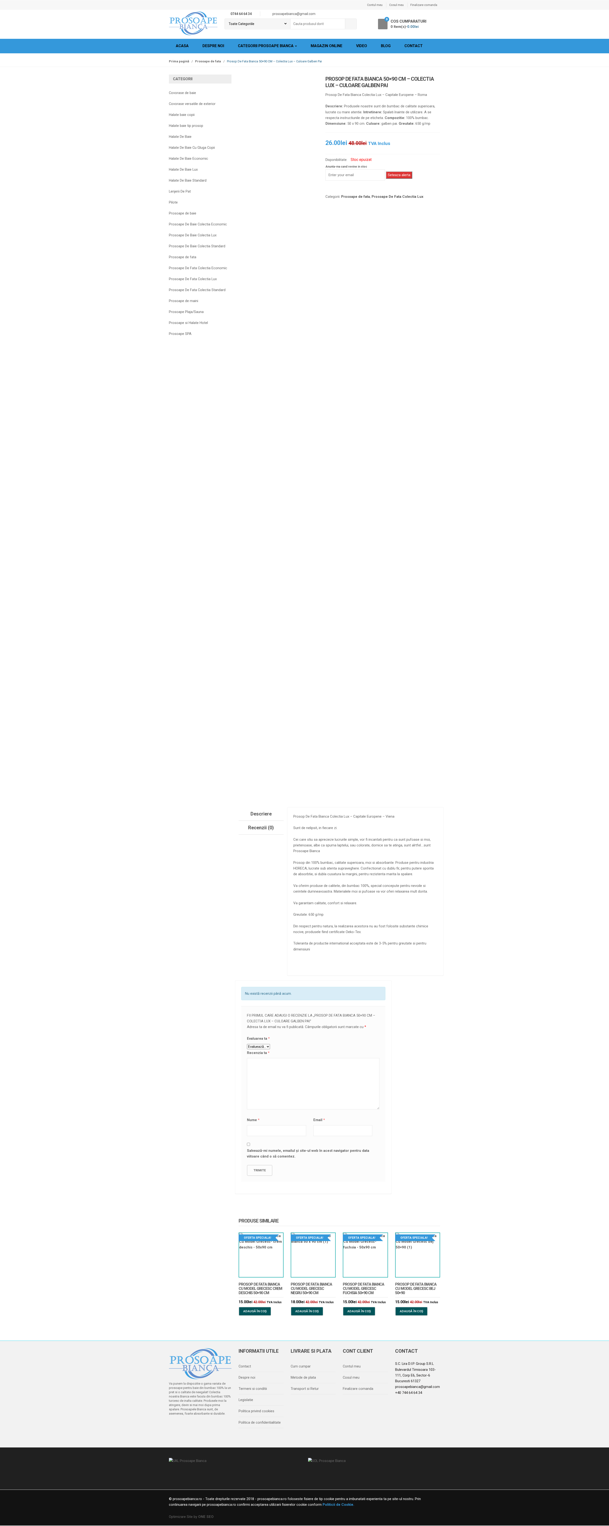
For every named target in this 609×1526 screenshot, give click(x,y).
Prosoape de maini (183, 301)
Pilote (173, 202)
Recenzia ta (258, 1053)
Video (361, 46)
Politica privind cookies (256, 1411)
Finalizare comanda (423, 5)
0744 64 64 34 (241, 14)
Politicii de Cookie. (338, 1504)
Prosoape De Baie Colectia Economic (198, 224)
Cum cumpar (301, 1366)
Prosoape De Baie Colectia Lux (192, 235)
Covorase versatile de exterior (192, 104)
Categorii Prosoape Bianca (266, 46)
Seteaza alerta (399, 175)
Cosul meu (396, 5)
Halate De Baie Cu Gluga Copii (192, 147)
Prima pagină (179, 61)
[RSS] (224, 1426)
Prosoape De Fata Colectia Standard (197, 290)
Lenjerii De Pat (180, 191)
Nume (253, 1120)
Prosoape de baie (182, 213)
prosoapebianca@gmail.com (417, 1387)
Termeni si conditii (253, 1389)
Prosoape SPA (180, 334)
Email (319, 1120)
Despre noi (213, 46)
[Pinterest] (214, 1426)
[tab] (261, 814)
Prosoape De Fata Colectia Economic (198, 268)
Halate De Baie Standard (187, 180)
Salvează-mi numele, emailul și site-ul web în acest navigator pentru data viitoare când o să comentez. (308, 1153)
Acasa (182, 46)
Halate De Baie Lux (183, 169)
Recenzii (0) (261, 827)
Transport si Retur (305, 1389)
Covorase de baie (182, 93)
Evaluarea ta (258, 1038)
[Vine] (194, 1426)
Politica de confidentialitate (260, 1422)
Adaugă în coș (255, 1311)
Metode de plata (303, 1377)
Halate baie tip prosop (186, 126)
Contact (413, 46)
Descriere (261, 814)
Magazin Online (326, 46)
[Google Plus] (204, 1426)
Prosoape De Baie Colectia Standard (197, 246)
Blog (386, 46)
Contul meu (375, 5)
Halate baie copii (182, 115)
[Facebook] (174, 1426)
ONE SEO (206, 1517)
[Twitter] (184, 1426)
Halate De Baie (180, 136)
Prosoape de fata (208, 61)
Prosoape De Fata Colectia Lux (397, 196)
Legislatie (246, 1400)
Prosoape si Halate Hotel (188, 323)
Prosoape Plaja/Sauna (186, 312)
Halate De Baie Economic (188, 158)
